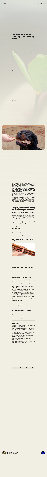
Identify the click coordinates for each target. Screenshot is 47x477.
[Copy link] (32, 368)
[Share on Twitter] (32, 100)
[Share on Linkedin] (34, 100)
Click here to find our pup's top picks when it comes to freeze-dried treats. (23, 296)
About (41, 3)
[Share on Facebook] (33, 100)
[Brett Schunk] (12, 100)
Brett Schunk (15, 100)
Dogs (12, 70)
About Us (44, 3)
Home (39, 3)
